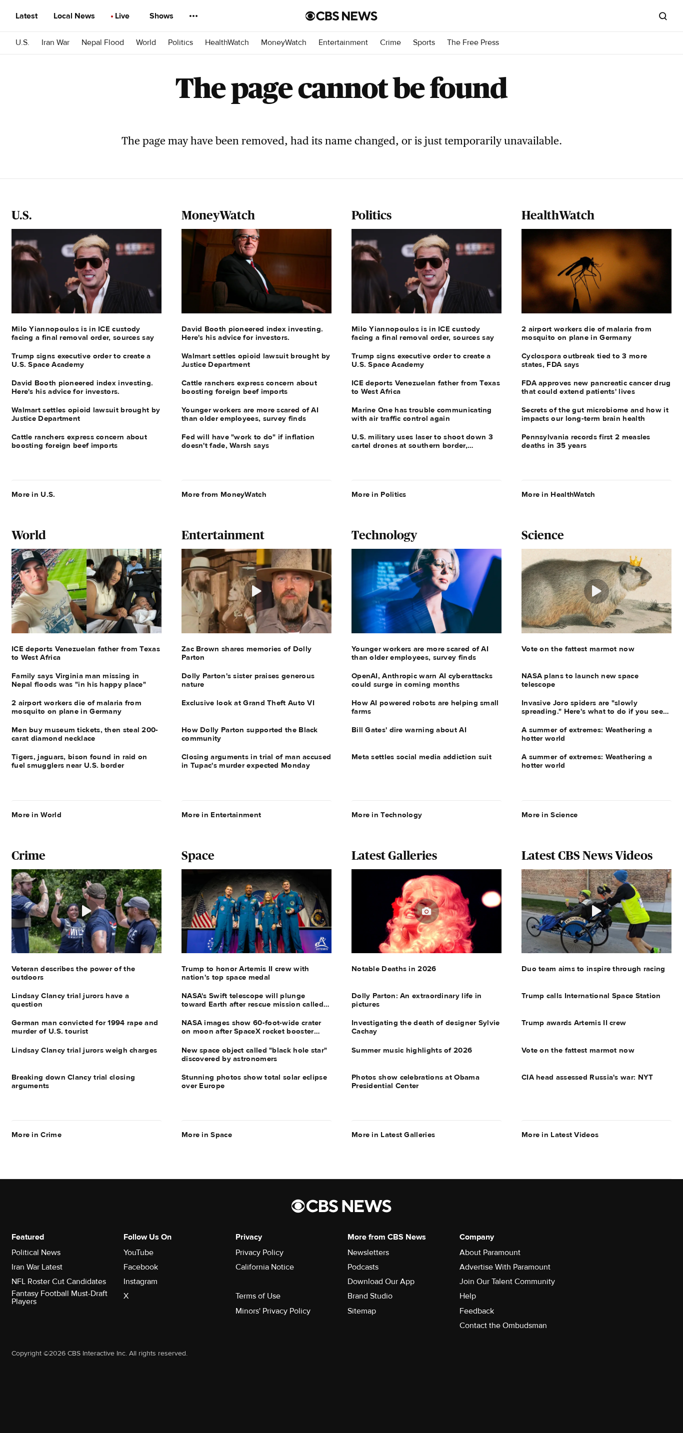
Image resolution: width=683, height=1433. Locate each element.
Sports (424, 42)
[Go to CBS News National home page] (342, 16)
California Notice (265, 1267)
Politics (180, 42)
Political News (36, 1253)
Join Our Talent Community (507, 1282)
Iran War (56, 42)
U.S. (23, 42)
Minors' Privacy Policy (273, 1311)
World (146, 42)
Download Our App (381, 1282)
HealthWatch (227, 42)
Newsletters (368, 1253)
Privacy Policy (260, 1253)
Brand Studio (370, 1296)
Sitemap (362, 1311)
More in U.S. (34, 494)
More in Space (207, 1134)
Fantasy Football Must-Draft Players (60, 1298)
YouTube (139, 1253)
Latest (28, 16)
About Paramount (490, 1253)
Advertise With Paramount (505, 1267)
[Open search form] (663, 15)
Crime (390, 42)
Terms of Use (258, 1296)
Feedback (477, 1311)
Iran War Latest (37, 1267)
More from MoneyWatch (224, 494)
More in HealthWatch (559, 494)
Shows (163, 16)
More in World (37, 814)
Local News (75, 16)
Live (123, 16)
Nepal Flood (103, 42)
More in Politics (379, 494)
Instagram (141, 1282)
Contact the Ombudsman (503, 1326)
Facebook (141, 1267)
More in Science (550, 814)
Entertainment (343, 42)
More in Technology (387, 814)
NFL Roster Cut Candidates (59, 1282)
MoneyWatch (283, 42)
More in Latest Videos (560, 1134)
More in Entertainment (221, 814)
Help (468, 1296)
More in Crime (37, 1134)
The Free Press (473, 42)
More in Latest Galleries (393, 1134)
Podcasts (363, 1267)
